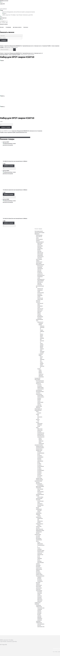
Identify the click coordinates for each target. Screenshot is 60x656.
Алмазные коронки (39, 479)
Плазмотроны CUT (40, 434)
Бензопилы (38, 566)
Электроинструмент (38, 480)
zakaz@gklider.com (4, 21)
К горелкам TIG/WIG (46, 45)
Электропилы (38, 487)
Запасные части (37, 45)
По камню (39, 467)
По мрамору (39, 472)
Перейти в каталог (4, 0)
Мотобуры (38, 537)
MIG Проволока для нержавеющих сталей (40, 276)
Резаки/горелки (39, 394)
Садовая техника (38, 534)
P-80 (38, 420)
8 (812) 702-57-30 (56, 648)
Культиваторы (38, 573)
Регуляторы (39, 386)
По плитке (39, 474)
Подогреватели (39, 390)
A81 (38, 415)
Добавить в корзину (5, 127)
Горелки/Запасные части (28, 45)
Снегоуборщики (39, 539)
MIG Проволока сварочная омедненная (40, 283)
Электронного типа (40, 626)
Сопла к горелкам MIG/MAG (41, 345)
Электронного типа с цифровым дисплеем (40, 609)
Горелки (38, 368)
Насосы (37, 541)
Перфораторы (38, 517)
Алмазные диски (39, 450)
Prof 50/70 (39, 412)
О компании (8, 27)
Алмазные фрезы (39, 448)
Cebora (37, 411)
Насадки (40, 439)
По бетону (39, 451)
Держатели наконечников (42, 327)
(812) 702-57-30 (3, 18)
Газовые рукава (39, 406)
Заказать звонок (4, 24)
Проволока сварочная (40, 264)
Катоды (40, 438)
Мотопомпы (38, 582)
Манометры (38, 407)
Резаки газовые (40, 395)
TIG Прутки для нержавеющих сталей (40, 290)
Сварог (37, 427)
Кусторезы (38, 535)
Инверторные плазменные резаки (39, 425)
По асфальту (39, 455)
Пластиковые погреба (39, 231)
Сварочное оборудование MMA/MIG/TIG (13, 45)
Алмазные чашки (39, 478)
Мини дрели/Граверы (40, 486)
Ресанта (37, 422)
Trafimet (37, 414)
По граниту (39, 464)
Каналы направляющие (42, 338)
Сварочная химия (39, 235)
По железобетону (40, 466)
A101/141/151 (39, 416)
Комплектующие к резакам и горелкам (40, 398)
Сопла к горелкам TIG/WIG (14, 54)
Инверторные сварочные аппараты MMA (40, 244)
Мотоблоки (38, 571)
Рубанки (38, 525)
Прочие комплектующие (42, 349)
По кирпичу (39, 471)
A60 (38, 418)
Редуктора (39, 384)
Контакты (25, 27)
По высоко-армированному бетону (40, 461)
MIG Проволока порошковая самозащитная (40, 267)
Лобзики (39, 515)
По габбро (39, 463)
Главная (2, 45)
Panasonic (38, 419)
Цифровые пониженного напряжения (39, 618)
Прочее (41, 356)
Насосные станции (40, 550)
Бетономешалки (40, 484)
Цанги (41, 358)
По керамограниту (40, 470)
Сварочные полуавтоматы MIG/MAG (40, 248)
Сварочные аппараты (40, 241)
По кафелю (39, 468)
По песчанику (39, 475)
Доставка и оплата (17, 27)
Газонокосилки (39, 567)
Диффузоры (41, 440)
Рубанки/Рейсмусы (39, 523)
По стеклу (39, 476)
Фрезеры (37, 533)
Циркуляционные (40, 562)
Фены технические (39, 529)
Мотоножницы (38, 538)
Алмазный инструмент (39, 444)
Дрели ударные (40, 497)
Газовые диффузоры (42, 331)
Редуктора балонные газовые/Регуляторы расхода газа (40, 382)
